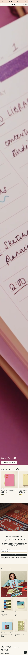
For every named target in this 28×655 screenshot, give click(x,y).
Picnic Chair (17, 633)
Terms (9, 559)
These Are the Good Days (6, 633)
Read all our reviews (5, 653)
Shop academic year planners (9, 462)
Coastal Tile (3, 611)
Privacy (12, 559)
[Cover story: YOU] (14, 235)
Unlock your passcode (6, 549)
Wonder (2, 489)
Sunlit (16, 611)
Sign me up (14, 555)
